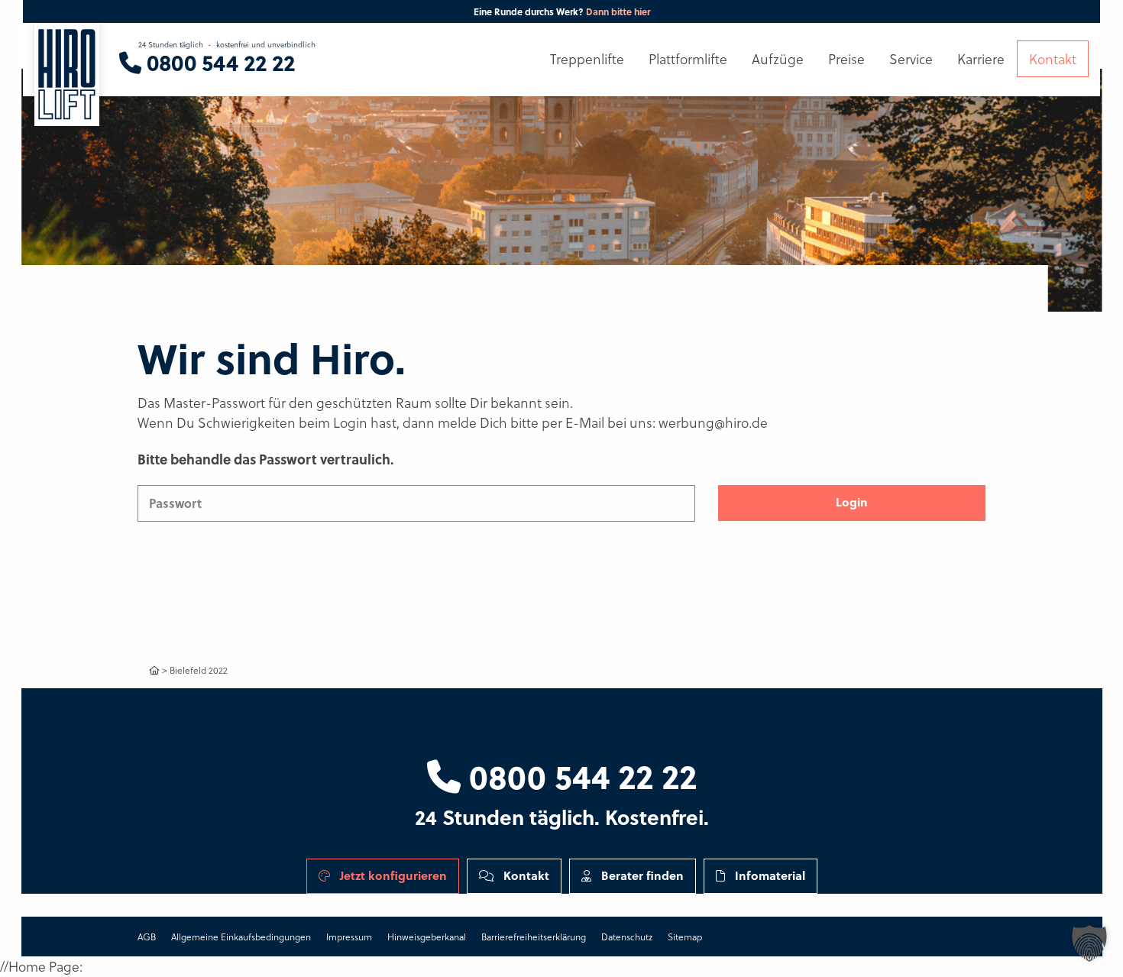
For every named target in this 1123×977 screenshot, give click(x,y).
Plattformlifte (688, 59)
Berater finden (641, 875)
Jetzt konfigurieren (392, 875)
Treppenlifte (587, 59)
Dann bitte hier (618, 11)
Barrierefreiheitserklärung (533, 936)
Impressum (349, 936)
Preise (846, 59)
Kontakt (524, 875)
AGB (147, 936)
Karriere (981, 59)
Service (911, 59)
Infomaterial (768, 875)
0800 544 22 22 (579, 775)
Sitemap (685, 936)
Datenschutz (626, 936)
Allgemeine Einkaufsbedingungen (241, 936)
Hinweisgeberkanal (426, 936)
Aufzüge (778, 59)
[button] (1089, 943)
